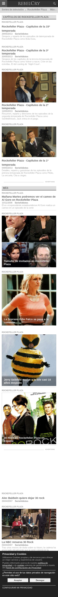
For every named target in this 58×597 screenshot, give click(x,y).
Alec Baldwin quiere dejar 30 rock (23, 498)
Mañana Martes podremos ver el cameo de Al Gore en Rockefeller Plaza (29, 198)
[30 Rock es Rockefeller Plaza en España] (29, 418)
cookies (20, 565)
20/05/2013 (7, 56)
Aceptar (18, 580)
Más (52, 9)
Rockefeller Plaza (12, 22)
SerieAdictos (21, 34)
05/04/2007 (7, 545)
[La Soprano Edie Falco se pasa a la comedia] (29, 300)
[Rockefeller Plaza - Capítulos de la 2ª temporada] (29, 87)
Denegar (40, 580)
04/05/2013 (7, 168)
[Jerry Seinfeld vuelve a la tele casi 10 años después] (29, 360)
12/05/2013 (7, 111)
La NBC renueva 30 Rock (17, 542)
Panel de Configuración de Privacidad (23, 567)
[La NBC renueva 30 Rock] (29, 524)
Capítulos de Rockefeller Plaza (26, 17)
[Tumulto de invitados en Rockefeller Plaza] (29, 241)
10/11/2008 (7, 202)
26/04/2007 (7, 501)
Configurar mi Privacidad (17, 587)
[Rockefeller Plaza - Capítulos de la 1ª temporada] (29, 141)
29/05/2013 (7, 34)
